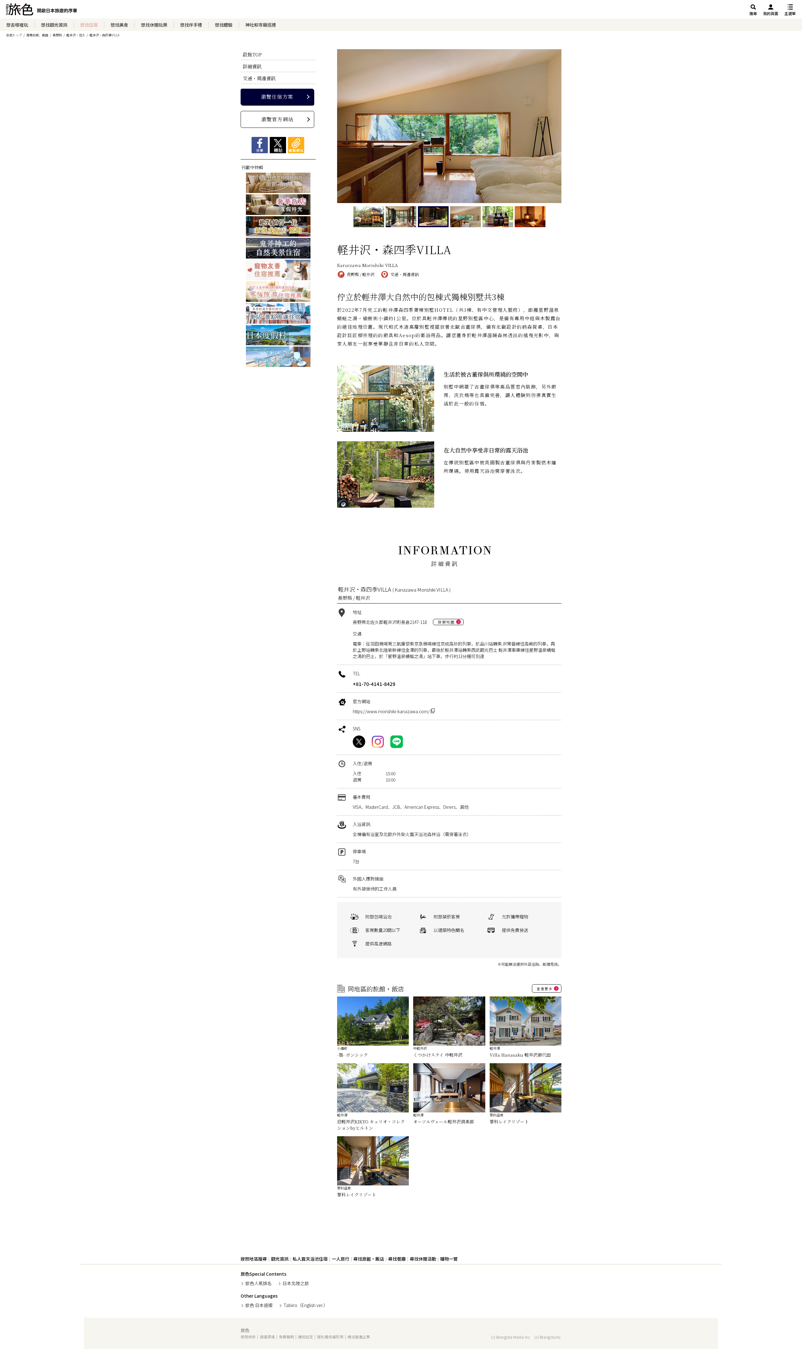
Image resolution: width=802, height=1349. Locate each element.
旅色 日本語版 (259, 1305)
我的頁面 (770, 13)
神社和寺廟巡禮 (260, 25)
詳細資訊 (252, 66)
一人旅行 (340, 1259)
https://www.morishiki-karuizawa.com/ (392, 711)
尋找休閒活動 (423, 1259)
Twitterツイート (278, 145)
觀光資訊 (280, 1259)
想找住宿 (89, 25)
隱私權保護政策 (330, 1336)
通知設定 (305, 1336)
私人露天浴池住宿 (310, 1259)
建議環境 (267, 1336)
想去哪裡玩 (17, 25)
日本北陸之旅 (296, 1283)
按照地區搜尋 (254, 1259)
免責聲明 (286, 1336)
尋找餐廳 (397, 1259)
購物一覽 (449, 1259)
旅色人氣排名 (258, 1283)
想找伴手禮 (191, 25)
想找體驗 (223, 25)
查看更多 (544, 988)
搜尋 (753, 13)
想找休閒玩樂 (154, 25)
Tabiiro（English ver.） (306, 1305)
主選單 (790, 13)
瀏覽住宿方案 (277, 96)
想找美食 (119, 25)
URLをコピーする (296, 145)
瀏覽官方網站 (277, 119)
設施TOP (252, 54)
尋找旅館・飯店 (368, 1259)
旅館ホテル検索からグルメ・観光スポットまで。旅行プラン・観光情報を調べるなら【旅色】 (41, 10)
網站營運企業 (358, 1336)
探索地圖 (446, 622)
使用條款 (248, 1336)
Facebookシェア (260, 145)
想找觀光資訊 (54, 25)
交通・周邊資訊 (259, 78)
